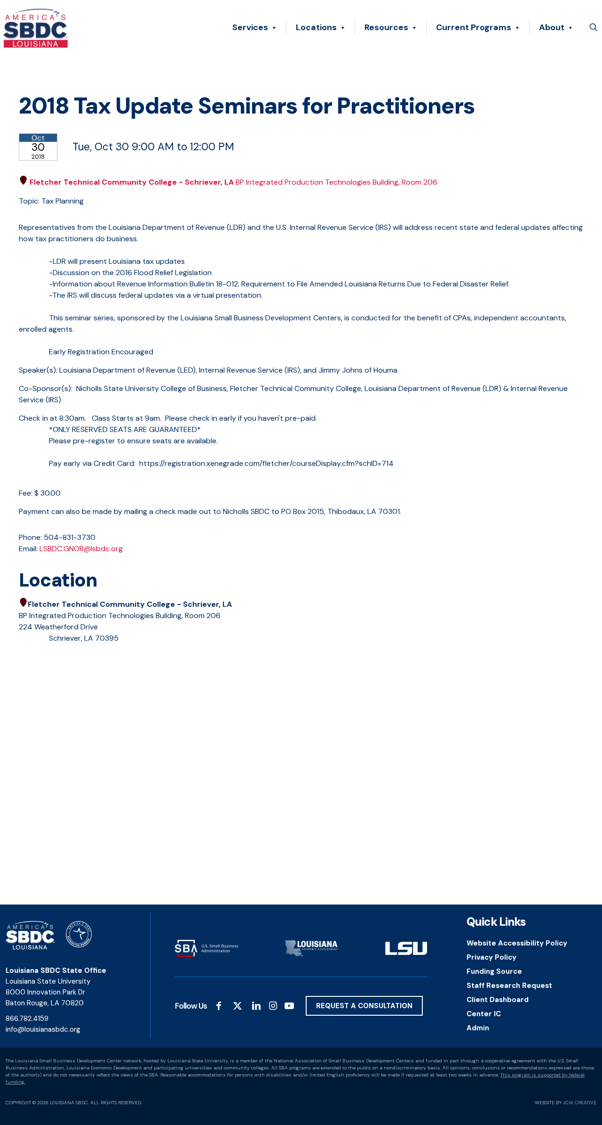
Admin (478, 1028)
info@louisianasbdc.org (43, 1029)
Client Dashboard (498, 999)
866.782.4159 (27, 1018)
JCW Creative (579, 1103)
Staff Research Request (509, 985)
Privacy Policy (491, 957)
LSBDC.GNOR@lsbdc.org (81, 549)
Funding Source (494, 971)
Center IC (484, 1014)
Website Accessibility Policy (517, 943)
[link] (206, 948)
